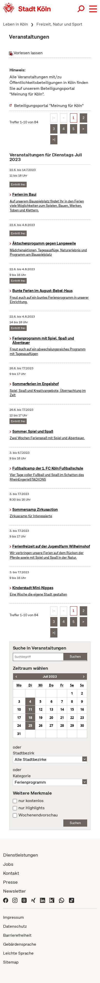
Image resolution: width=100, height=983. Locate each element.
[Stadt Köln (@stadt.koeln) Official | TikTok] (71, 899)
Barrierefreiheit (17, 935)
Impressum (13, 917)
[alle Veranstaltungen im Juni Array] (16, 676)
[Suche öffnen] (81, 9)
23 (82, 717)
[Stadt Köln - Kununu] (51, 899)
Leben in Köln (15, 24)
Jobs (8, 864)
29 (72, 725)
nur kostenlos (31, 801)
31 (19, 733)
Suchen (75, 656)
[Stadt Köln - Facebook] (5, 899)
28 (62, 725)
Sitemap (10, 962)
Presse (10, 882)
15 (72, 709)
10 (19, 709)
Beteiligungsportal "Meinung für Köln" (49, 105)
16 (82, 709)
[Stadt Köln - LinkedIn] (42, 899)
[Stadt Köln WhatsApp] (61, 899)
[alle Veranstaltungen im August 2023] (84, 676)
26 (40, 725)
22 (72, 717)
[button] (93, 9)
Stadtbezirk (23, 750)
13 (51, 709)
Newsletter (14, 891)
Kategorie (22, 773)
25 (30, 725)
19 (40, 717)
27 (51, 725)
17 (19, 717)
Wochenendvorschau (38, 815)
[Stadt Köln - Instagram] (14, 899)
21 (62, 717)
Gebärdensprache (19, 944)
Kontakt (11, 873)
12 (40, 709)
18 (30, 717)
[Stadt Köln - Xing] (33, 899)
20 (51, 717)
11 (30, 709)
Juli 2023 (50, 676)
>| (53, 139)
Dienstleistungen (20, 855)
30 (82, 725)
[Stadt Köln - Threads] (24, 899)
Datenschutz (15, 926)
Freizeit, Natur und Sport (59, 24)
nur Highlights (31, 808)
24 (19, 725)
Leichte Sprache (18, 953)
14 (62, 709)
